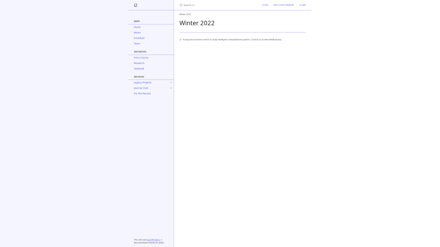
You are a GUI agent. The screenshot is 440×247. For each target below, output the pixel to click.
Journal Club (141, 88)
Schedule (139, 38)
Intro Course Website (283, 4)
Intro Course (141, 57)
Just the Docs (153, 239)
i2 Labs (302, 4)
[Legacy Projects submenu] (171, 82)
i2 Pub (265, 4)
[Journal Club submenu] (171, 88)
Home (137, 27)
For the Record (142, 93)
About (137, 32)
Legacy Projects (143, 82)
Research (139, 63)
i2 (135, 5)
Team (137, 43)
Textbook (139, 68)
